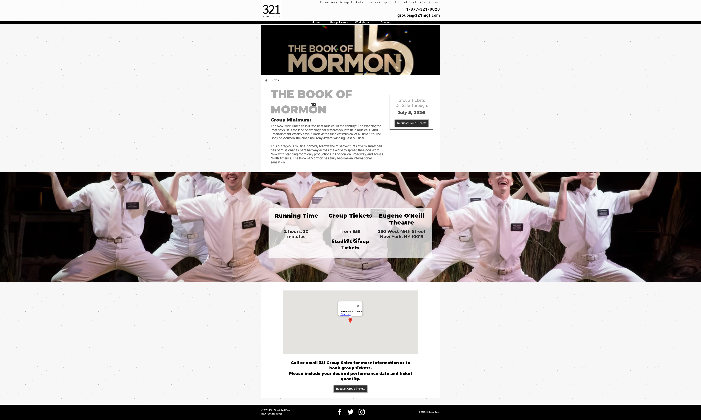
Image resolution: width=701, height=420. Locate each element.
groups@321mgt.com (418, 15)
